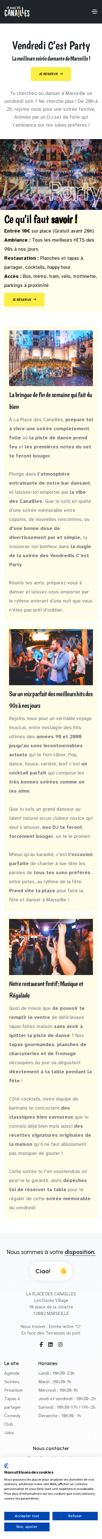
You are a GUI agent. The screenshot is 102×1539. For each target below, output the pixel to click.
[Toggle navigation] (95, 12)
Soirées (12, 1382)
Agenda (11, 1373)
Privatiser (13, 1390)
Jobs (9, 1433)
